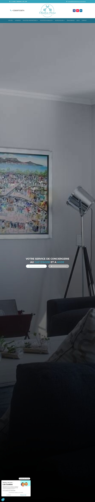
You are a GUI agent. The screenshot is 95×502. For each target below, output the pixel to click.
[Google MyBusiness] (77, 10)
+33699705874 (18, 10)
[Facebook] (74, 10)
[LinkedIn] (80, 10)
